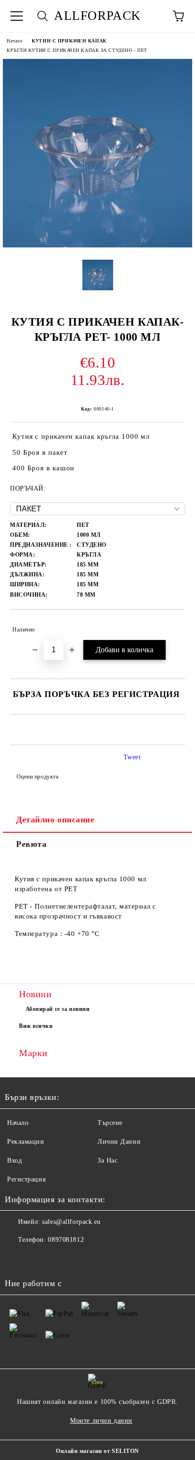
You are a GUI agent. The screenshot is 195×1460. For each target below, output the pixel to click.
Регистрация (26, 1179)
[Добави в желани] (171, 625)
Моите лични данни (101, 1420)
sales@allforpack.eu (71, 1221)
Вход (14, 1160)
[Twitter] (37, 1258)
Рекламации (25, 1141)
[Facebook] (17, 1258)
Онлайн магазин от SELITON (97, 1451)
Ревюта (31, 844)
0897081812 (66, 1239)
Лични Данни (119, 1141)
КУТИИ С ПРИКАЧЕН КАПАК (69, 40)
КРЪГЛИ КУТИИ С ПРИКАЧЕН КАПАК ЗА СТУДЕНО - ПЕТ (77, 50)
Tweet (132, 757)
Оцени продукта (37, 776)
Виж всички (36, 1026)
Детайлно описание (55, 819)
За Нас (107, 1160)
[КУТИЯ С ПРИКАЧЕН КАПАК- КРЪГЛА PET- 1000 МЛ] (97, 245)
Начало (14, 40)
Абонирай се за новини (58, 1009)
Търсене (110, 1122)
